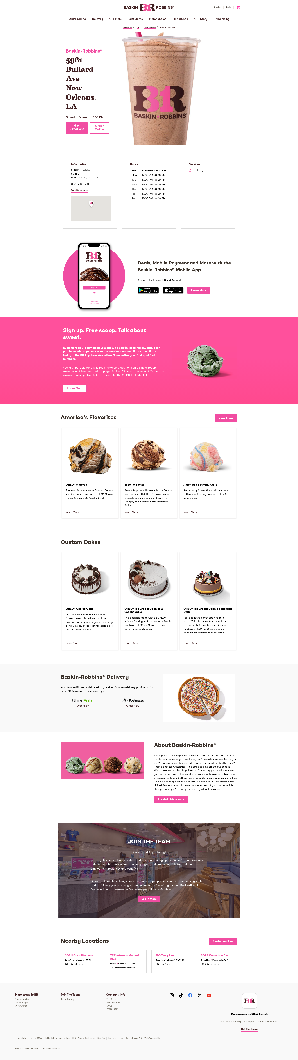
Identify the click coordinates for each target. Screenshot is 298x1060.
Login (228, 7)
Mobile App (21, 1003)
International (113, 1003)
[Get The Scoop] (249, 1001)
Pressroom (112, 1009)
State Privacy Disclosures (83, 1038)
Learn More (198, 290)
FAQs (109, 1006)
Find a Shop (180, 19)
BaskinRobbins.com (171, 799)
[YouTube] (209, 995)
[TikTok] (181, 995)
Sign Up (217, 7)
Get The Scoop (249, 1029)
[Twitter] (199, 995)
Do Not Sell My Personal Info (57, 1038)
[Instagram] (171, 995)
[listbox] (149, 473)
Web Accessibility (152, 1038)
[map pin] (91, 204)
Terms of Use (36, 1038)
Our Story (201, 19)
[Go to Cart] (237, 7)
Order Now (83, 706)
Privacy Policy (21, 1038)
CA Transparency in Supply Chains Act (125, 1038)
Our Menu (115, 19)
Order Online (77, 19)
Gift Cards (136, 19)
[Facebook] (190, 995)
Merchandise (157, 19)
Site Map (101, 1038)
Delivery (97, 19)
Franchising (222, 19)
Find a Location (223, 941)
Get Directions (76, 127)
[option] (90, 473)
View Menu (226, 418)
